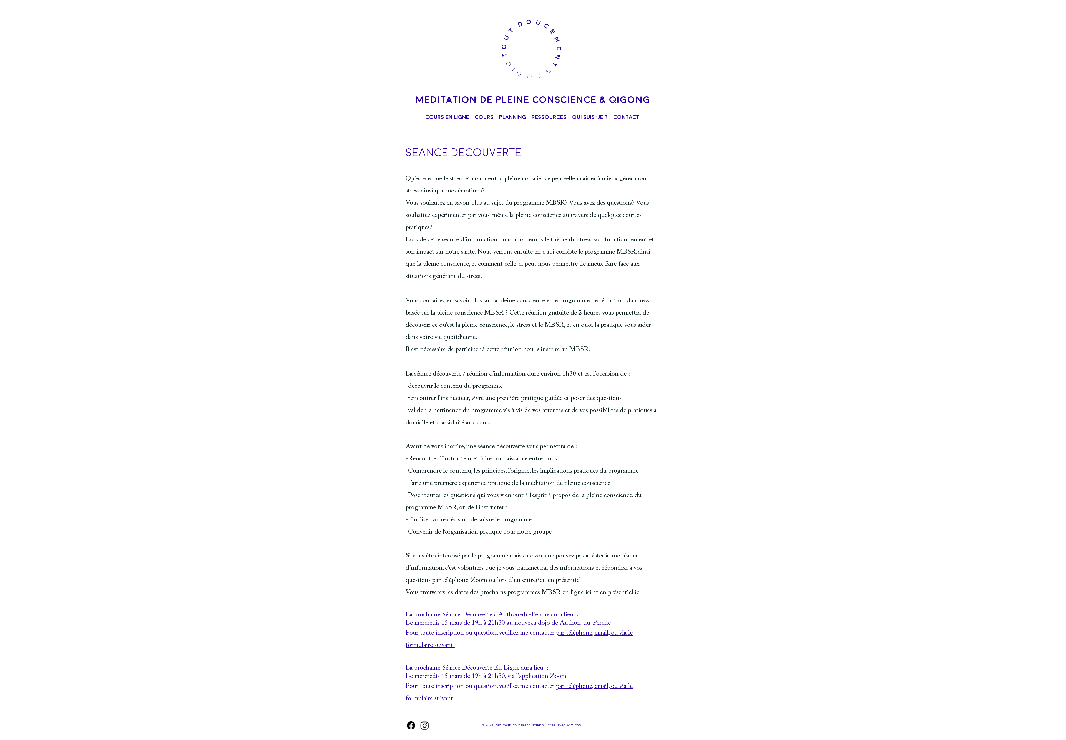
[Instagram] (424, 725)
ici (588, 592)
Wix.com (574, 726)
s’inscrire (548, 349)
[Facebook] (411, 725)
